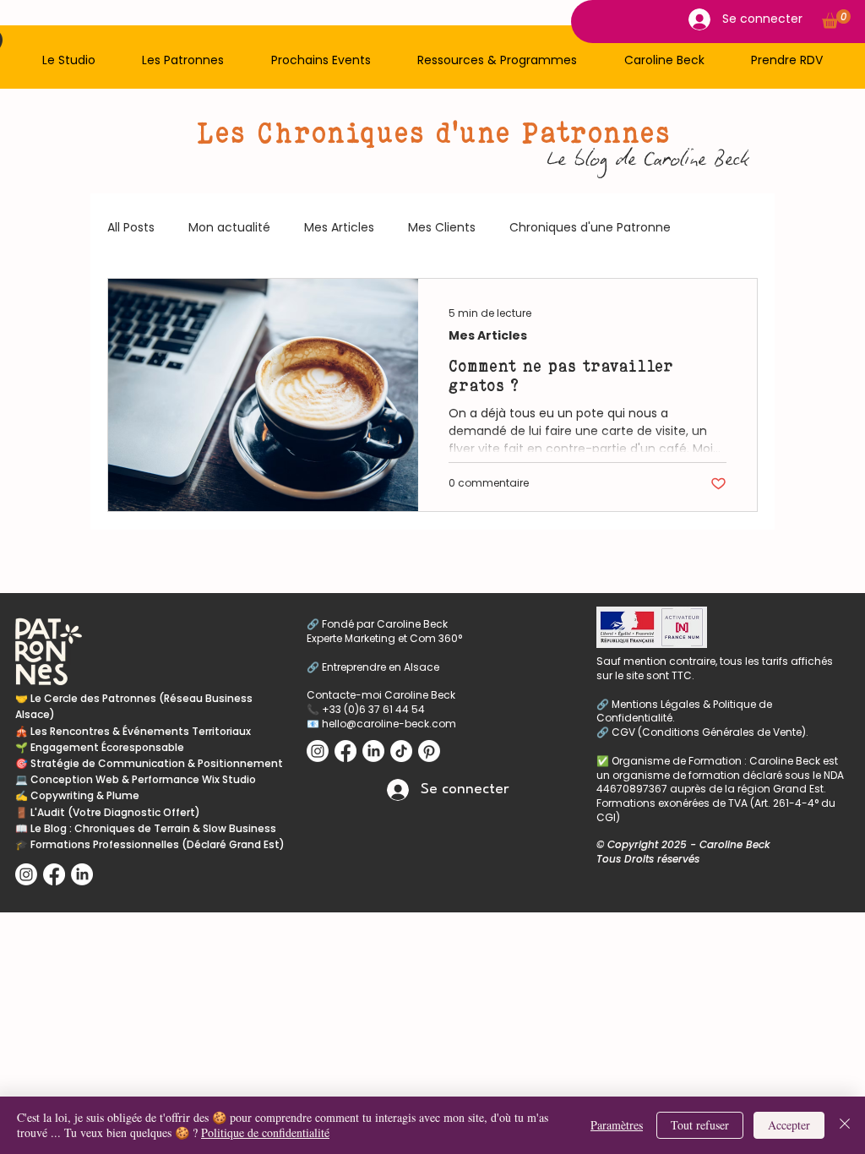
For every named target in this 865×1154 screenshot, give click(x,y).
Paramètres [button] (616, 1125)
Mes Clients (442, 228)
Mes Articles (339, 228)
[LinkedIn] (82, 874)
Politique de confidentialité (265, 1132)
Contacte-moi (345, 695)
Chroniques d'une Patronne (590, 228)
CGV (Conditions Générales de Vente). (710, 732)
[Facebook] (54, 874)
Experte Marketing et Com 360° (384, 638)
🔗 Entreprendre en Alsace (374, 667)
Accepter (789, 1125)
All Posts (131, 228)
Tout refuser (700, 1125)
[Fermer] (845, 1125)
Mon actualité (229, 228)
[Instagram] (26, 874)
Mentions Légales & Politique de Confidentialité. (684, 711)
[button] (69, 60)
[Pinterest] (429, 751)
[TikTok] (401, 751)
